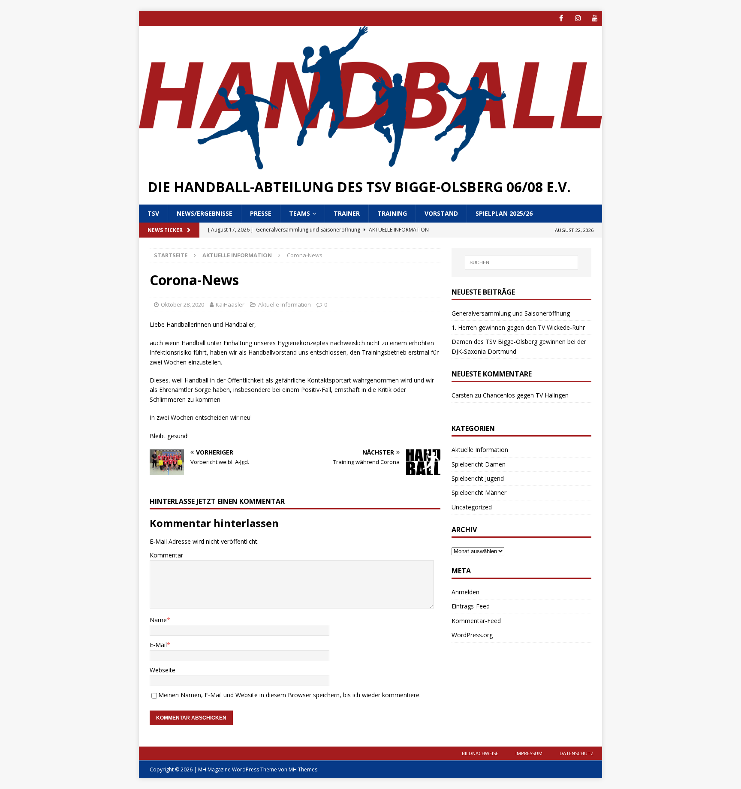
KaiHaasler (230, 304)
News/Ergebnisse (204, 213)
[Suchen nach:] (521, 262)
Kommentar (166, 555)
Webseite (162, 670)
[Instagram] (577, 18)
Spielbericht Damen (479, 464)
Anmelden (465, 592)
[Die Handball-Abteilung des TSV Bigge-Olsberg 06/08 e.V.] (370, 164)
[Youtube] (594, 18)
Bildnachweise (480, 753)
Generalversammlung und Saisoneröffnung (511, 313)
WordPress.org (472, 635)
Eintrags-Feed (471, 606)
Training (392, 213)
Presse (260, 213)
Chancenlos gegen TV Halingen (526, 395)
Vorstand (441, 213)
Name (158, 620)
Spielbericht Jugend (478, 478)
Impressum (528, 753)
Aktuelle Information (284, 304)
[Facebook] (561, 18)
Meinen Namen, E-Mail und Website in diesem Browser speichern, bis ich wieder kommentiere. (289, 695)
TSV (153, 213)
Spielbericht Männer (479, 492)
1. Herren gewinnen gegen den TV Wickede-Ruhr (518, 327)
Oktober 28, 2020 (182, 304)
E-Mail (158, 645)
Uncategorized (472, 507)
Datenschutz (576, 753)
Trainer (347, 213)
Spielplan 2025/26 (504, 213)
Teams (299, 213)
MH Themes (303, 769)
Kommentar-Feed (476, 621)
